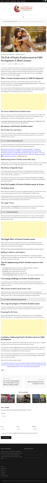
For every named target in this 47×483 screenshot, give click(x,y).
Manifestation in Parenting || (30, 454)
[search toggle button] (43, 1)
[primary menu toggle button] (23, 17)
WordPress (38, 480)
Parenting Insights (20, 54)
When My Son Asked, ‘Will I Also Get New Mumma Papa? (7, 401)
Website (34, 426)
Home (2, 466)
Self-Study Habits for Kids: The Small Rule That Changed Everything (23, 400)
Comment (3, 413)
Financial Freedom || (28, 457)
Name (2, 426)
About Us (2, 1)
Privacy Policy (3, 468)
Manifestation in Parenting (7, 54)
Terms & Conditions (5, 475)
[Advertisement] (23, 102)
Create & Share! (13, 1)
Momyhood (9, 480)
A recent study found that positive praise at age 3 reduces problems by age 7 (18, 121)
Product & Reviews (37, 457)
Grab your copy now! (22, 156)
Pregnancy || (27, 451)
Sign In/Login (23, 1)
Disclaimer (3, 474)
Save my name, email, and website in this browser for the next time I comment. (19, 433)
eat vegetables (15, 206)
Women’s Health (39, 454)
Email (18, 426)
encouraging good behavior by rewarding (28, 83)
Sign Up (18, 1)
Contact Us (7, 1)
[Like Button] (2, 370)
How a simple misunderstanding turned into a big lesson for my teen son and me (25, 249)
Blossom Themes (28, 480)
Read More (6, 458)
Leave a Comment (20, 63)
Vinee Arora (4, 63)
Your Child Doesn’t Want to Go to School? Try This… (39, 401)
